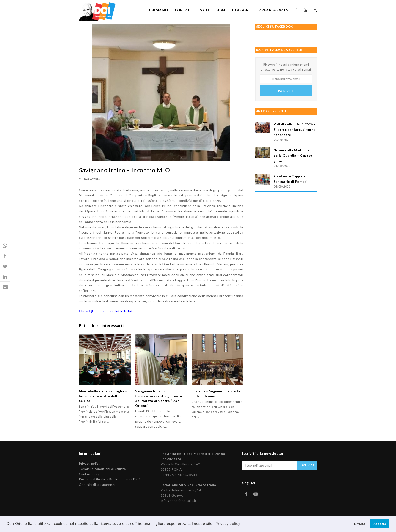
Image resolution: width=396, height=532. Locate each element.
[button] (5, 245)
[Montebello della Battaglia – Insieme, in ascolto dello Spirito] (105, 359)
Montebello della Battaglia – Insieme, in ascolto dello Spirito (103, 396)
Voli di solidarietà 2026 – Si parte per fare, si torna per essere (295, 129)
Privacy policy (89, 463)
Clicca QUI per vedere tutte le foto (107, 311)
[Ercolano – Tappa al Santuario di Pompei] (262, 180)
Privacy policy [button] (227, 524)
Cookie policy (89, 474)
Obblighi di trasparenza (97, 484)
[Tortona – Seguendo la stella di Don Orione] (217, 359)
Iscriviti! (286, 91)
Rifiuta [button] (360, 524)
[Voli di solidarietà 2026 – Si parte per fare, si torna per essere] (262, 128)
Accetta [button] (379, 524)
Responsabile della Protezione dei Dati (109, 479)
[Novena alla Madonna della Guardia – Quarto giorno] (262, 153)
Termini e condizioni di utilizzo (102, 469)
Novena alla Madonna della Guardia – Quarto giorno (293, 155)
